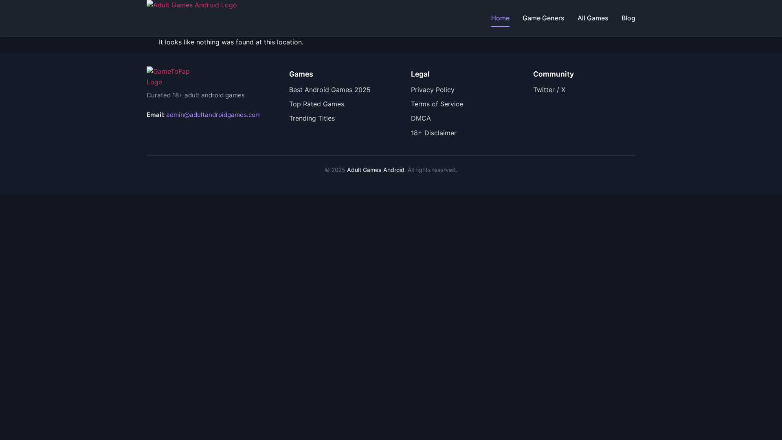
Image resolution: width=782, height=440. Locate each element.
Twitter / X (549, 90)
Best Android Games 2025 (330, 90)
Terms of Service (437, 104)
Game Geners (544, 18)
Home (500, 18)
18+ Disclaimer (434, 133)
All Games (593, 18)
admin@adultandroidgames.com (213, 115)
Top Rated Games (316, 104)
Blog (628, 18)
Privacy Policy (433, 90)
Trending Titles (312, 118)
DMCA (421, 118)
